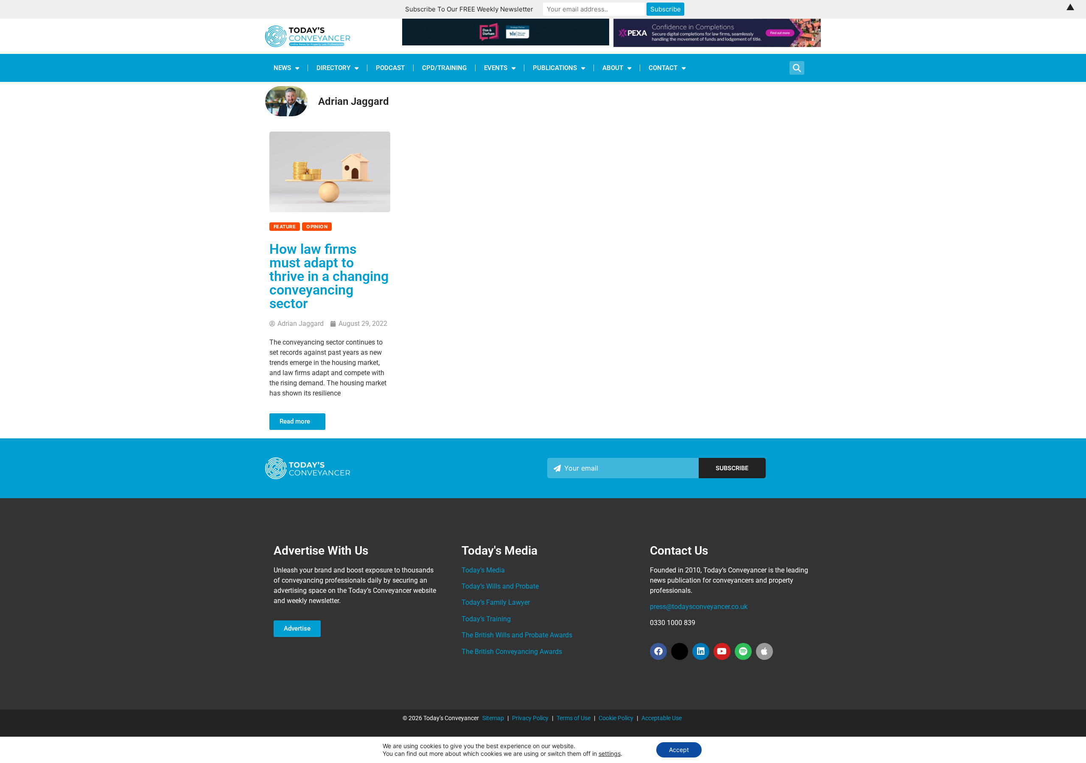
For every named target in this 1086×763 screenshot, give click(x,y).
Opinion (316, 227)
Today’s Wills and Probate (500, 586)
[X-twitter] (679, 651)
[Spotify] (743, 651)
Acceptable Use (661, 718)
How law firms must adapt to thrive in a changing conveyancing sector (329, 276)
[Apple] (764, 651)
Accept (679, 749)
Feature (285, 227)
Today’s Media (483, 570)
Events (495, 68)
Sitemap (493, 718)
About (612, 68)
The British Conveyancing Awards (512, 652)
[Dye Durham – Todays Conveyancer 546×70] (506, 43)
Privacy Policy (530, 718)
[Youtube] (722, 651)
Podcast (390, 68)
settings (610, 753)
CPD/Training (444, 68)
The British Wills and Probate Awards (517, 635)
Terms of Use (574, 718)
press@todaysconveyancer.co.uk (698, 607)
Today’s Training (486, 619)
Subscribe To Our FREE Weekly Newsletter (469, 9)
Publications (555, 68)
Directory (333, 68)
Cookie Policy (616, 718)
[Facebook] (658, 651)
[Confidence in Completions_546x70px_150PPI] (717, 44)
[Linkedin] (700, 651)
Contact (663, 68)
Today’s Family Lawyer (496, 602)
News (282, 68)
